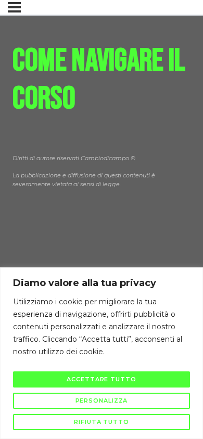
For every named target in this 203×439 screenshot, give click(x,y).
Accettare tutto (101, 379)
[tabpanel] (101, 139)
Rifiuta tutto (101, 421)
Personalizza (101, 400)
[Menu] (14, 7)
